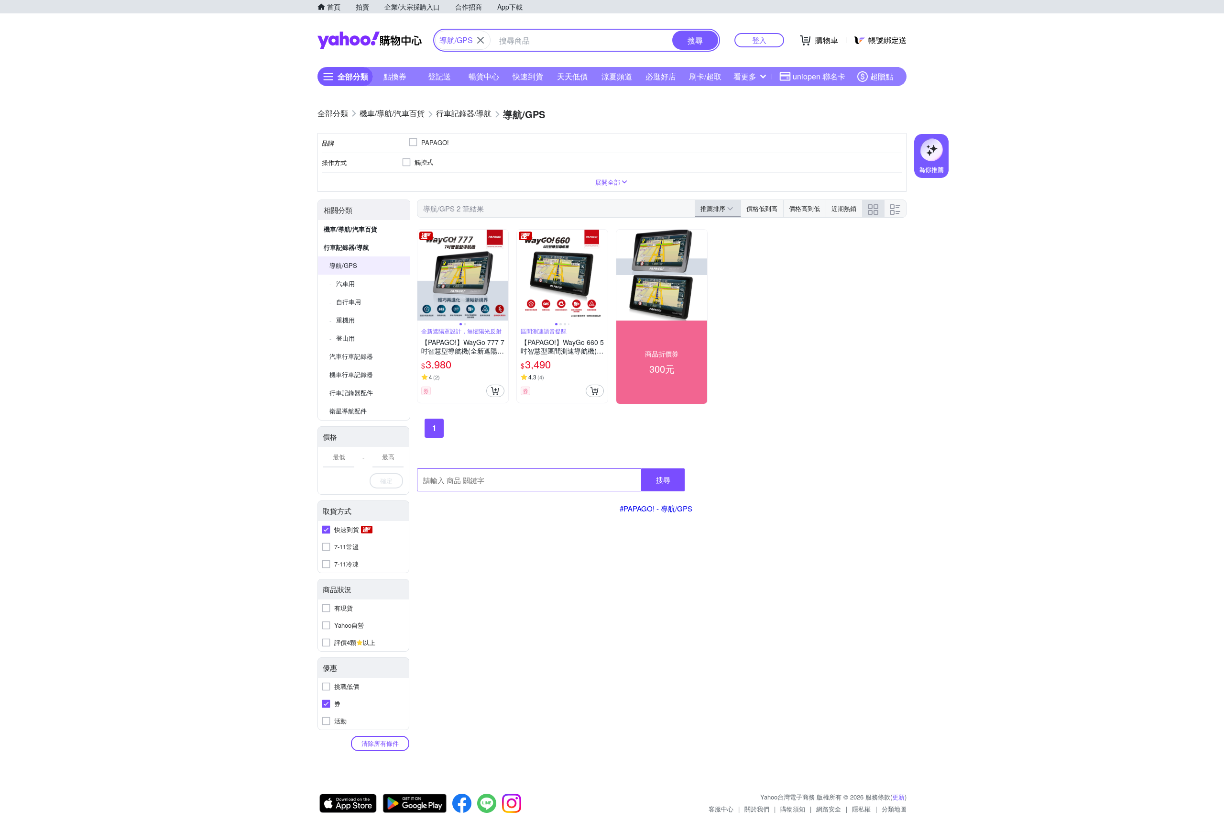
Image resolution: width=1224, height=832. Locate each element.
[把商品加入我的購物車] (495, 391)
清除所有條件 (380, 743)
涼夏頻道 (616, 76)
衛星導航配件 (348, 410)
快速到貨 (528, 76)
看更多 (744, 76)
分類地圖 (894, 808)
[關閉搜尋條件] (480, 40)
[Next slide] (502, 275)
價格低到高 (761, 208)
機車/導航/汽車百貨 (350, 228)
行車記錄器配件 (351, 392)
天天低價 (572, 76)
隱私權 (861, 808)
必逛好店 (660, 76)
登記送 (439, 76)
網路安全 (828, 808)
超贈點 (881, 76)
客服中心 (721, 808)
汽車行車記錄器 (351, 356)
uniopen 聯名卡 (819, 76)
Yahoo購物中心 (369, 40)
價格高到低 (804, 208)
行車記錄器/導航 (346, 247)
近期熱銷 (843, 208)
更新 (898, 796)
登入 (759, 40)
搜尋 (663, 480)
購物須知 (792, 808)
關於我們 (756, 808)
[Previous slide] (423, 275)
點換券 (394, 76)
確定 (386, 480)
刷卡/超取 (705, 76)
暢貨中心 (484, 76)
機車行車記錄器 (351, 374)
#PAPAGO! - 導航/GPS (656, 508)
